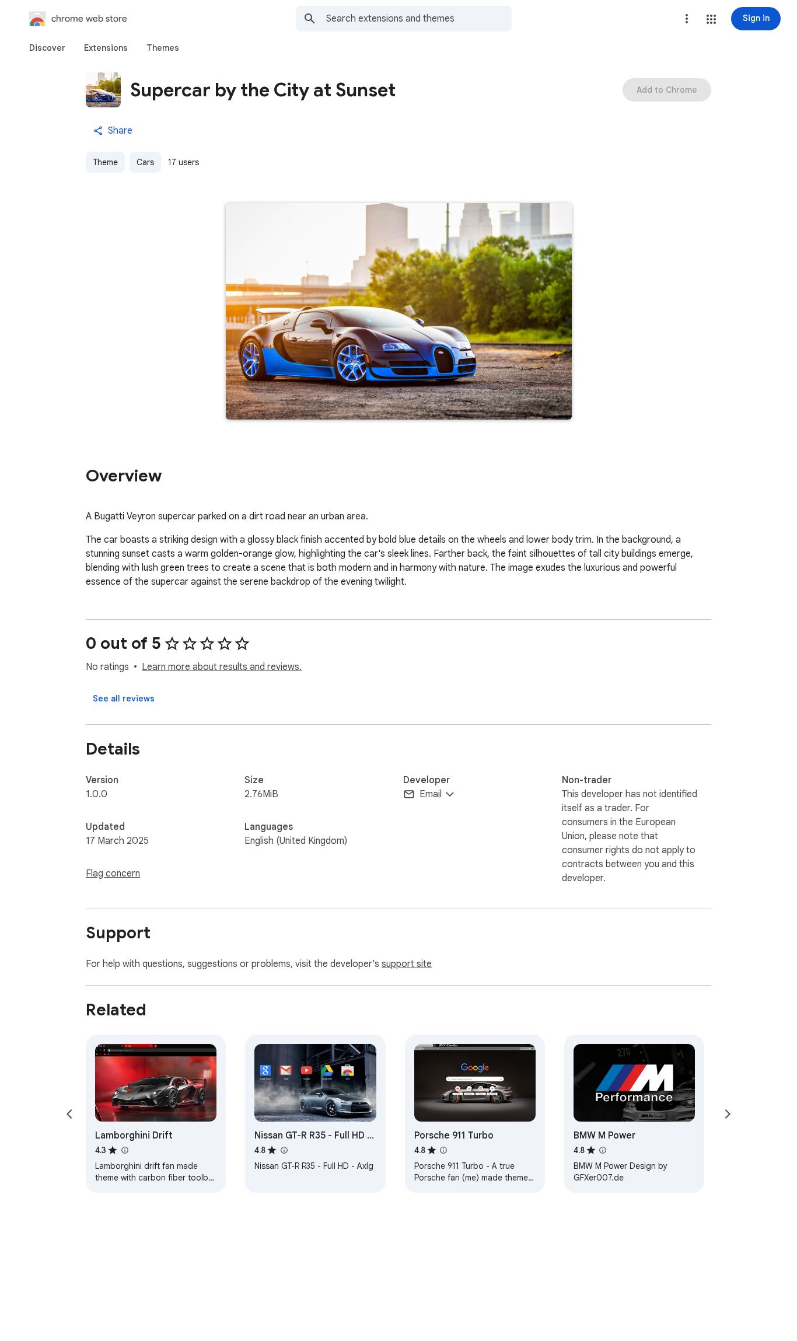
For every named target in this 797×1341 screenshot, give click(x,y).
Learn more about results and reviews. (222, 667)
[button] (711, 19)
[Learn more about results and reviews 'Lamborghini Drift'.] (124, 1150)
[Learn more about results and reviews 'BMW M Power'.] (603, 1150)
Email (431, 794)
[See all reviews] (124, 699)
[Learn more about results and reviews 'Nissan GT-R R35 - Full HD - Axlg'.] (284, 1150)
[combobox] (419, 19)
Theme (105, 162)
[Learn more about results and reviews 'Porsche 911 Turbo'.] (443, 1150)
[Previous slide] (69, 1114)
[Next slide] (727, 1114)
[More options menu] (686, 18)
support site (407, 964)
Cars (145, 162)
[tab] (47, 47)
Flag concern (113, 873)
